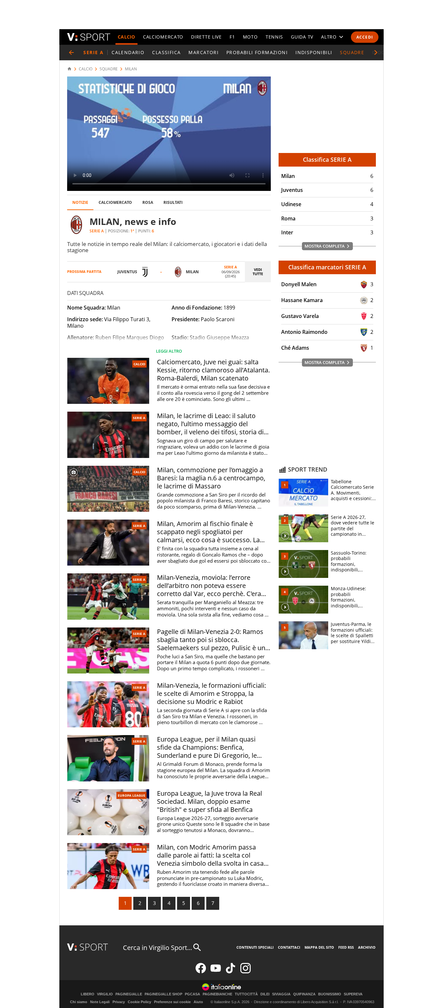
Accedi (364, 37)
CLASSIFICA (166, 52)
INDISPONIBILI (313, 52)
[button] (376, 52)
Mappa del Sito (319, 947)
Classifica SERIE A (327, 159)
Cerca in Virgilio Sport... (157, 947)
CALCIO (126, 36)
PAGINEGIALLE (128, 994)
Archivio (367, 947)
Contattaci (289, 947)
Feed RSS (346, 947)
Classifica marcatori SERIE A (327, 267)
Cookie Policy (139, 1002)
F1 (232, 36)
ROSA (147, 202)
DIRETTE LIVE (206, 36)
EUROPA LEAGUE (131, 795)
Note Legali (100, 1002)
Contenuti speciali (255, 947)
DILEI (264, 994)
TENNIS (274, 36)
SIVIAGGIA (281, 994)
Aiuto (198, 1002)
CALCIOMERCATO (163, 36)
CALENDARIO (128, 52)
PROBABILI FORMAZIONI (257, 52)
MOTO (250, 36)
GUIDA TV (302, 36)
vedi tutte (258, 271)
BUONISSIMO (329, 994)
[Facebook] (201, 972)
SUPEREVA (353, 994)
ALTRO (329, 36)
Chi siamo (78, 1002)
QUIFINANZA (304, 994)
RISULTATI (173, 202)
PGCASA (192, 994)
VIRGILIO (105, 994)
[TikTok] (230, 972)
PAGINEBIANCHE (217, 994)
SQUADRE (352, 52)
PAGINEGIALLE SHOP (163, 994)
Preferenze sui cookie (172, 1002)
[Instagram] (245, 972)
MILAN (131, 69)
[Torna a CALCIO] (71, 52)
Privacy (119, 1002)
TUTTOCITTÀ (246, 994)
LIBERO (87, 994)
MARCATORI (203, 52)
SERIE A (139, 418)
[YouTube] (215, 972)
